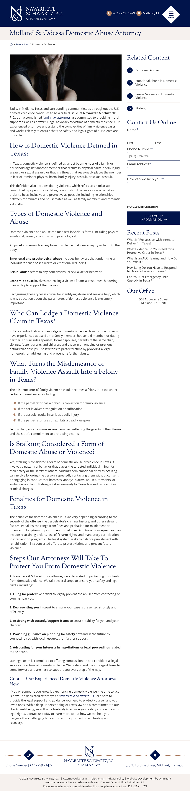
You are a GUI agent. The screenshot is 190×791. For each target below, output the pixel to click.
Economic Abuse (147, 70)
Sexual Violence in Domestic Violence (155, 96)
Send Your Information (151, 218)
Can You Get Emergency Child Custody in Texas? (147, 278)
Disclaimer (98, 778)
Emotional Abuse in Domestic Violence (156, 82)
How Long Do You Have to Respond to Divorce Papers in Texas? (152, 269)
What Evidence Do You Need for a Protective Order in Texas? (150, 250)
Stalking (140, 108)
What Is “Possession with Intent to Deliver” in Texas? (151, 241)
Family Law (22, 44)
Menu (171, 17)
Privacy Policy (116, 778)
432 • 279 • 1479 (124, 13)
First (130, 143)
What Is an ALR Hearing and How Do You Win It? (152, 260)
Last (158, 143)
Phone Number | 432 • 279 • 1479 (29, 765)
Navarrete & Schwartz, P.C (76, 696)
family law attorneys (57, 117)
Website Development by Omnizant (149, 778)
